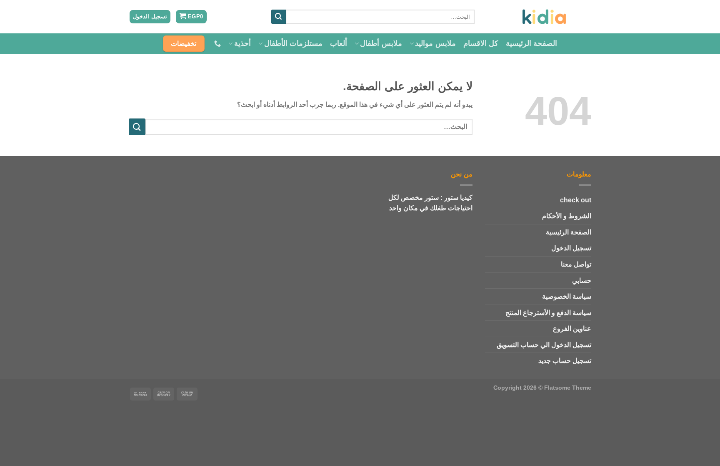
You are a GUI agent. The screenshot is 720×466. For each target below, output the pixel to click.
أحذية (242, 43)
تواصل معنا (576, 264)
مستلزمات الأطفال (293, 43)
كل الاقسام (480, 43)
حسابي (581, 280)
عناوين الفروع (572, 328)
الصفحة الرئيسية (531, 43)
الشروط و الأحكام (566, 215)
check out (575, 200)
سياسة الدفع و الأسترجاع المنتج (548, 312)
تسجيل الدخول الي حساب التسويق (544, 344)
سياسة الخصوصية (566, 296)
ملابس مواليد (435, 43)
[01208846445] (216, 43)
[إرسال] (278, 17)
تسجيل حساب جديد (564, 360)
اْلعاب (338, 43)
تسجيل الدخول (571, 248)
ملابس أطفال (381, 43)
